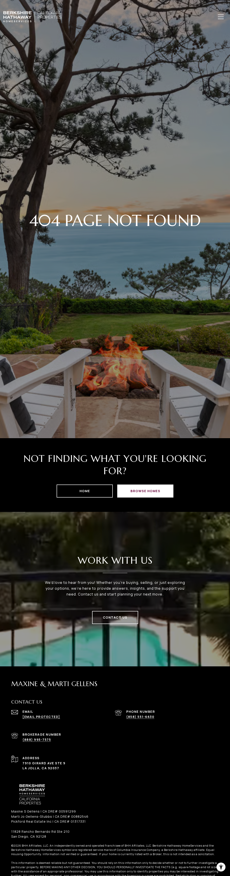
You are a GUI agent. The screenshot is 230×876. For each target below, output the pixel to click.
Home (85, 491)
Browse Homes (145, 491)
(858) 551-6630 (140, 717)
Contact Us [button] (115, 617)
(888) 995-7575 (36, 739)
